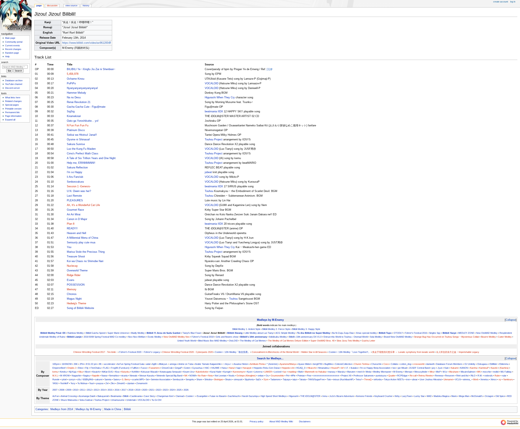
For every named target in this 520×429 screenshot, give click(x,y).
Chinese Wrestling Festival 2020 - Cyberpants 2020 (187, 352)
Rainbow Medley (75, 333)
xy (500, 379)
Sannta (107, 379)
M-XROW (65, 375)
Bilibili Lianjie (74, 337)
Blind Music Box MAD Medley (212, 340)
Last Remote (74, 195)
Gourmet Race (75, 209)
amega (173, 364)
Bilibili (125, 396)
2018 (130, 390)
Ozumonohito (277, 375)
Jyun (440, 368)
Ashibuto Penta (257, 364)
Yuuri (91, 383)
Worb (475, 379)
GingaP (178, 368)
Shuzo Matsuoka (69, 400)
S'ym (265, 379)
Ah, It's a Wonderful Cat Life (83, 205)
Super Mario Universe (118, 333)
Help (7, 56)
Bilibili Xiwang (235, 333)
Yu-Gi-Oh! (156, 400)
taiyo (294, 379)
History (86, 5)
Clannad (180, 396)
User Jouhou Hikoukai (431, 379)
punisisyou (381, 375)
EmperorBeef (58, 368)
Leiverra (258, 371)
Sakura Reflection (77, 167)
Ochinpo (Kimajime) (246, 375)
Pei (287, 375)
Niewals (133, 375)
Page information (13, 116)
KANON (464, 368)
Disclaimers (305, 421)
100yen (56, 364)
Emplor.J (71, 368)
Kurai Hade (215, 371)
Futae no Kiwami (218, 396)
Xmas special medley (366, 333)
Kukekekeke (202, 371)
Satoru (116, 379)
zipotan (130, 383)
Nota (210, 375)
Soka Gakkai (85, 400)
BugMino (328, 364)
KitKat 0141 (107, 371)
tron (408, 379)
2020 (144, 390)
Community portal (13, 42)
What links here (12, 97)
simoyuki (238, 379)
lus (284, 371)
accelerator (109, 364)
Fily (87, 368)
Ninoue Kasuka (146, 375)
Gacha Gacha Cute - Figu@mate (86, 106)
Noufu (231, 375)
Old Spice (500, 396)
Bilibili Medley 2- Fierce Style (276, 329)
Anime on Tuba (185, 364)
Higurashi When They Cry (220, 97)
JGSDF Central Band (419, 368)
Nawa (104, 375)
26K (76, 364)
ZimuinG (121, 383)
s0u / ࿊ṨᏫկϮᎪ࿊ (85, 379)
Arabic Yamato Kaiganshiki (208, 364)
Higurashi (293, 396)
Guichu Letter (368, 340)
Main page (10, 38)
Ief (342, 368)
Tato (329, 379)
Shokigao (218, 379)
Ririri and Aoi (462, 375)
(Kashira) (504, 368)
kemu (55, 371)
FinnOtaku (96, 368)
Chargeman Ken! (165, 396)
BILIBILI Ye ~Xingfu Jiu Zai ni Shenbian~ (91, 69)
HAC (207, 368)
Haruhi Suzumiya (250, 396)
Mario (454, 396)
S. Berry (126, 379)
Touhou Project (213, 139)
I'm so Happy (74, 172)
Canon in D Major (77, 219)
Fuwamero (154, 368)
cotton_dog (405, 364)
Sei (147, 379)
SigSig (71, 111)
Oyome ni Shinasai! (78, 139)
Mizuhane (454, 371)
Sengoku (190, 379)
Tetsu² (359, 379)
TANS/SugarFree (316, 379)
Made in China (112, 409)
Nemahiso (114, 375)
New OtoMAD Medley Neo (177, 337)
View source (71, 5)
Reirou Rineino (425, 375)
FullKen (135, 368)
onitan (261, 375)
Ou (267, 375)
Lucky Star (419, 396)
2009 (68, 390)
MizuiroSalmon (468, 371)
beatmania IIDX (214, 111)
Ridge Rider (73, 275)
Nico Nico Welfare (137, 337)
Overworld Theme (77, 270)
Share (199, 379)
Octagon (489, 396)
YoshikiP (64, 383)
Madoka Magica (441, 396)
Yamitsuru (508, 379)
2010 (75, 390)
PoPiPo (71, 83)
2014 (103, 390)
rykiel (64, 379)
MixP (438, 371)
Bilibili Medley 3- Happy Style (306, 329)
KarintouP (484, 368)
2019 (137, 390)
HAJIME (215, 368)
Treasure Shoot (76, 256)
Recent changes (13, 49)
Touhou (209, 191)
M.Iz (445, 371)
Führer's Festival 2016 (416, 333)
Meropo (408, 371)
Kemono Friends (364, 396)
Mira (432, 371)
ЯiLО (473, 375)
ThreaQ (368, 379)
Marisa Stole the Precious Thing (86, 251)
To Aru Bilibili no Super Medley (313, 333)
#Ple (293, 375)
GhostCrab (167, 368)
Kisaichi (96, 371)
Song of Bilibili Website (80, 308)
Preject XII (346, 375)
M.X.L (55, 375)
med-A (360, 371)
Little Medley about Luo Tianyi (259, 333)
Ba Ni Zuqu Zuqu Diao (343, 333)
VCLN (458, 379)
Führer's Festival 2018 (203, 337)
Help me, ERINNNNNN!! (81, 162)
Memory (71, 289)
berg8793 (317, 364)
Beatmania (116, 396)
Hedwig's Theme (76, 303)
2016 (117, 390)
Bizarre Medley (488, 337)
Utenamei (448, 379)
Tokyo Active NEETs (394, 379)
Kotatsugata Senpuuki (170, 371)
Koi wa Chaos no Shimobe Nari (85, 261)
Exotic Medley (154, 337)
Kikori (87, 371)
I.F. (347, 368)
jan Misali (402, 368)
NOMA (192, 375)
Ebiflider (493, 364)
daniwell (430, 364)
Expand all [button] (10, 119)
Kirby (397, 396)
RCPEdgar (402, 375)
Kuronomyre (239, 371)
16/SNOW (67, 364)
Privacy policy (256, 421)
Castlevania (136, 396)
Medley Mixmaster (382, 371)
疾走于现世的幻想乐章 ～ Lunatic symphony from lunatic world (403, 352)
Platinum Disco (76, 130)
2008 (61, 390)
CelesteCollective (343, 364)
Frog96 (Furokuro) (120, 368)
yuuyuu (99, 383)
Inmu (324, 396)
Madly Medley (138, 333)
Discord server (12, 88)
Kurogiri (227, 371)
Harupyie (247, 368)
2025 (179, 390)
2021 (151, 390)
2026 (186, 390)
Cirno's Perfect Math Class (82, 153)
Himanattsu (323, 368)
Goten (187, 368)
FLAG (106, 368)
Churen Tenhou (361, 364)
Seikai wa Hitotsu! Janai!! (82, 134)
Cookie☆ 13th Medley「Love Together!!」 (349, 352)
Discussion (52, 5)
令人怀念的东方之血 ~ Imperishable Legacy (457, 352)
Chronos (72, 294)
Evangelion (202, 396)
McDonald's (477, 396)
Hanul (231, 368)
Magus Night (74, 298)
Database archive (14, 80)
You (69, 247)
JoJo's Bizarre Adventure (341, 396)
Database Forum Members (449, 364)
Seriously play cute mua (81, 242)
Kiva (117, 371)
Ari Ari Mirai (73, 214)
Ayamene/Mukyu (288, 364)
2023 (165, 390)
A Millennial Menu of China (82, 237)
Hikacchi (311, 368)
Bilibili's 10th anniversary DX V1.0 (305, 337)
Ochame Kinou (75, 78)
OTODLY (398, 333)
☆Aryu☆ (227, 364)
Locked (277, 371)
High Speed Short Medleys (274, 396)
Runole (55, 379)
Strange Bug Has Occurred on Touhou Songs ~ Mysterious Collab (446, 337)
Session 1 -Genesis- (79, 186)
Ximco (494, 379)
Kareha (473, 368)
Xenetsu (484, 379)
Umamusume (117, 400)
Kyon (249, 371)
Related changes (13, 101)
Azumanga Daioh (87, 396)
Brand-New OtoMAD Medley (398, 337)
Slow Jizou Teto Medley (348, 340)
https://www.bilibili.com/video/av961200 (85, 42)
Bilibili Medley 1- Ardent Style (246, 329)
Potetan (301, 375)
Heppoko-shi (288, 368)
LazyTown (407, 396)
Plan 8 (70, 223)
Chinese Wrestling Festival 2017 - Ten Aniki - (95, 352)
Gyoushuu (197, 368)
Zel (106, 383)
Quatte (391, 375)
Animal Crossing (69, 396)
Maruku (341, 371)
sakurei (98, 379)
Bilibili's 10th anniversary (253, 337)
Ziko (112, 383)
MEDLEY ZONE (466, 333)
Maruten (351, 371)
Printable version (13, 108)
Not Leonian (220, 375)
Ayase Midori (304, 364)
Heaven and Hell (76, 233)
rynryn (72, 379)
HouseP (335, 368)
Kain (446, 368)
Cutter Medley (505, 337)
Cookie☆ (190, 396)
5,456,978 (72, 74)
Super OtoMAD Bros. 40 (323, 340)
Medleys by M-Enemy (270, 319)
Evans (70, 280)
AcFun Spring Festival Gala (130, 364)
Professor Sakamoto (363, 375)
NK (185, 375)
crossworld (418, 364)
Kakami (454, 368)
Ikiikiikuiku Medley (278, 337)
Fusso (144, 368)
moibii (495, 371)
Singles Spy (435, 333)
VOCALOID (211, 83)
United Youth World (186, 340)
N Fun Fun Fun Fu (77, 125)
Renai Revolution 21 (78, 102)
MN (479, 371)
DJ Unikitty (470, 364)
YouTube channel (13, 84)
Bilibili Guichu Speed (95, 333)
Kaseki (494, 368)
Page (39, 5)
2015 (110, 390)
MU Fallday (506, 371)
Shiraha (208, 379)
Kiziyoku (125, 371)
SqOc (258, 379)
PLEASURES (75, 200)
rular (504, 375)
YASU (55, 383)
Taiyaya (286, 379)
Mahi (300, 371)
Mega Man (464, 396)
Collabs (394, 364)
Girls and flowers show (227, 337)
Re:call (413, 375)
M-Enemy (398, 371)
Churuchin (376, 364)
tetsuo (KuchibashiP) (343, 379)
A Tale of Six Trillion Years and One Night (91, 158)
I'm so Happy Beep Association (375, 368)
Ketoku (63, 371)
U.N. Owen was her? (79, 191)
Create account (500, 1)
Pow (309, 375)
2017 (123, 390)
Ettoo (80, 368)
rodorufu (488, 375)
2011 (82, 390)
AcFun (55, 396)
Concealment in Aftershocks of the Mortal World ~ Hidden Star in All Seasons (289, 352)
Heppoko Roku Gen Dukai (267, 368)
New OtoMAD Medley (486, 333)
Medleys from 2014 (61, 409)
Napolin (95, 375)
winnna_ (467, 379)
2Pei (82, 364)
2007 (54, 390)
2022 (158, 390)
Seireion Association (161, 379)
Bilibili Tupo (385, 333)
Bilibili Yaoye (449, 333)
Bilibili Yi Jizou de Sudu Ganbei (163, 333)
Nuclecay (72, 265)
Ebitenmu (503, 364)
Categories (42, 409)
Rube (497, 375)
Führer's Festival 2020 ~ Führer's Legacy (139, 352)
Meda (368, 371)
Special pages (12, 105)
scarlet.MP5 (138, 379)
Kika (80, 371)
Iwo (394, 368)
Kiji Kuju (72, 371)
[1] (268, 69)
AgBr (154, 364)
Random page (12, 53)
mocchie (487, 371)
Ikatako (354, 368)
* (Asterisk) (272, 364)
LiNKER (268, 371)
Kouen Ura (188, 371)
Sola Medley (376, 337)
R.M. (480, 375)
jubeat (208, 172)
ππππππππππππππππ (326, 375)
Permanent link (12, 112)
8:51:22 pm (91, 364)
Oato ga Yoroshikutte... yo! (83, 120)
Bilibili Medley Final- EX (52, 333)
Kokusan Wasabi (149, 371)
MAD (429, 396)
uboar (415, 379)
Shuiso (228, 379)
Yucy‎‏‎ (72, 383)
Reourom (449, 375)
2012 (89, 390)
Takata (302, 379)
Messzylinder (421, 371)
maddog (292, 371)
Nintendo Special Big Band (169, 375)
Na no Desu (74, 97)
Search (4, 62)
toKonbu (378, 379)
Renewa (439, 375)
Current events (12, 45)
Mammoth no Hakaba (315, 371)
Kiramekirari (74, 116)
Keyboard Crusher (383, 396)
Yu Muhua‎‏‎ (82, 383)
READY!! (72, 228)
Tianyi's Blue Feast (191, 333)
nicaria (124, 375)
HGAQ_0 (300, 368)
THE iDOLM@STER (310, 396)
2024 (172, 390)
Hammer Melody (76, 92)
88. (100, 364)
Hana (224, 368)
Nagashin (76, 375)
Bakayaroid (103, 396)
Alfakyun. (163, 364)
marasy (332, 371)
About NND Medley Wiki (281, 421)
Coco (386, 364)
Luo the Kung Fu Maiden (81, 148)
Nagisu (86, 375)
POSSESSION (75, 284)
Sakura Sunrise (76, 144)
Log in (512, 1)
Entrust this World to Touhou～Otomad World (346, 337)
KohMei (135, 371)
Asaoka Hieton (241, 364)
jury (434, 368)
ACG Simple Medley (285, 333)
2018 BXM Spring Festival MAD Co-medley (105, 337)
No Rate (202, 375)
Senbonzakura (75, 181)
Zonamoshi (141, 383)
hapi (238, 368)
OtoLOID (233, 340)
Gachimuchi (234, 396)
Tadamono (275, 379)
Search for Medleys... (270, 358)
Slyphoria (249, 379)
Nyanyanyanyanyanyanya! (82, 88)
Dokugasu (482, 364)
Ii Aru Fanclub (75, 177)
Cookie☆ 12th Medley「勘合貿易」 (232, 352)
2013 (96, 390)
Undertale (131, 400)
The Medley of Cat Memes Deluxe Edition (288, 340)
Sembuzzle (178, 379)
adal (148, 364)
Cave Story (149, 396)
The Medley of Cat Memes (253, 340)
